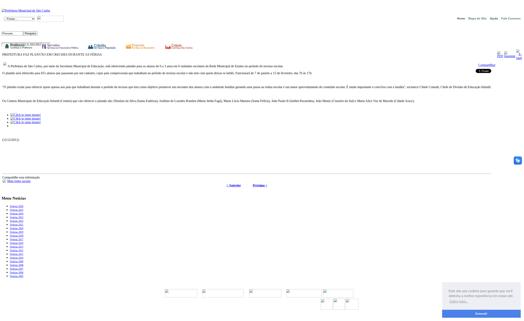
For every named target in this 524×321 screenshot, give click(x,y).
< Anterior (233, 185)
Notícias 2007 (16, 268)
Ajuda (494, 18)
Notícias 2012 (16, 250)
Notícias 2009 (16, 261)
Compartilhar (486, 65)
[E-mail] (519, 58)
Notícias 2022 (16, 221)
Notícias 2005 (16, 276)
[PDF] (500, 56)
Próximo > (260, 185)
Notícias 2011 (16, 254)
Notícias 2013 (16, 246)
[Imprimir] (509, 56)
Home (461, 18)
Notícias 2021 (16, 224)
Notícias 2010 (16, 257)
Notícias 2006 (16, 272)
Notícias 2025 (16, 210)
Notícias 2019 (16, 232)
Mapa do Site (477, 18)
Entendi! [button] (481, 313)
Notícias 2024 (16, 213)
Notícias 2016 (16, 243)
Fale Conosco (511, 18)
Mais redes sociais (18, 181)
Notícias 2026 (16, 206)
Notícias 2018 (16, 235)
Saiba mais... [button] (458, 301)
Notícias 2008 (16, 265)
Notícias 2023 (16, 217)
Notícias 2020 (16, 228)
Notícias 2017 (16, 239)
